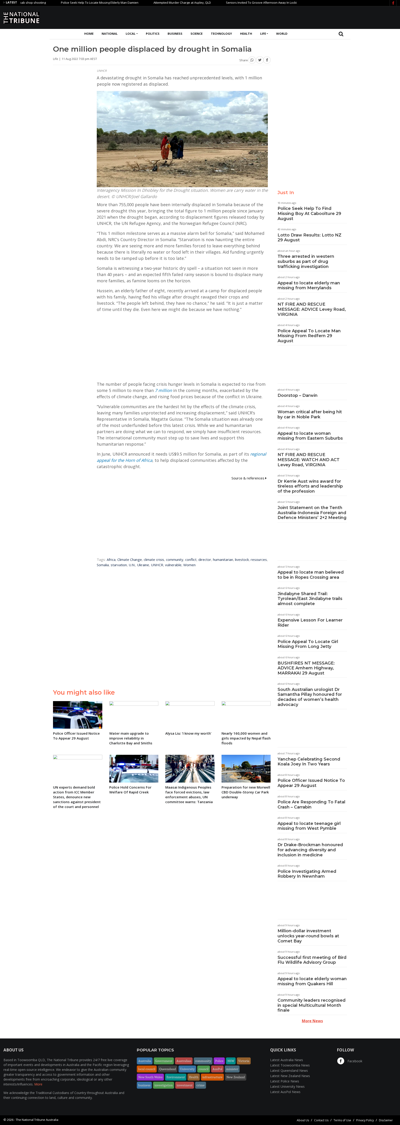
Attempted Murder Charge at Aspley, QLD (156, 2)
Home (89, 33)
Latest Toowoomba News (290, 1065)
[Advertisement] (312, 16)
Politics (152, 33)
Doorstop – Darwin (298, 395)
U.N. (132, 564)
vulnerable (173, 564)
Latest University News (287, 1086)
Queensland (167, 1069)
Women (189, 564)
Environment (175, 1077)
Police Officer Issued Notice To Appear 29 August (311, 783)
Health (246, 33)
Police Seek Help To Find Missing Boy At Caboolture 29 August (309, 213)
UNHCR (157, 564)
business (144, 1085)
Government (163, 1061)
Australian (183, 1061)
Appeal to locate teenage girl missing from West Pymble (309, 826)
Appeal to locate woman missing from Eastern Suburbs (310, 436)
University (187, 1069)
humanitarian (223, 559)
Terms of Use (342, 1120)
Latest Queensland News (289, 1070)
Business (175, 33)
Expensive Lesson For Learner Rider (310, 623)
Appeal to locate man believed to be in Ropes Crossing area (311, 575)
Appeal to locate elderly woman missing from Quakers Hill (312, 981)
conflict (191, 559)
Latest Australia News (286, 1060)
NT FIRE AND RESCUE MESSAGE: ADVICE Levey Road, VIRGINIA (312, 309)
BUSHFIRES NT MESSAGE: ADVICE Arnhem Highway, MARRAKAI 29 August (306, 668)
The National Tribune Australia (37, 1120)
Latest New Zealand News (290, 1076)
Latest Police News (284, 1081)
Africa (111, 559)
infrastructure (212, 1077)
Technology (221, 33)
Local (130, 33)
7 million (163, 390)
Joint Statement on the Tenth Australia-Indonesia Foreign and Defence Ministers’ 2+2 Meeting (312, 512)
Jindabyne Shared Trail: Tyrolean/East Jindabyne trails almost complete (310, 598)
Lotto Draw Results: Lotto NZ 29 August (309, 238)
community (174, 559)
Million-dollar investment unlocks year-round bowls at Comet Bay (308, 935)
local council (146, 1069)
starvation (119, 564)
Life (263, 33)
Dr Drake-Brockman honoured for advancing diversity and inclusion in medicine (310, 849)
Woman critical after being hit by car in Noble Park (310, 414)
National (110, 33)
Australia (144, 1061)
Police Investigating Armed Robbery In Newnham (307, 874)
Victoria (243, 1061)
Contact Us (321, 1120)
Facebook (354, 1061)
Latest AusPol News (285, 1092)
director (204, 559)
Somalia (103, 564)
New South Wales (150, 1077)
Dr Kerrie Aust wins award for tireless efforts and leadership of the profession (310, 486)
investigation (163, 1085)
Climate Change (129, 559)
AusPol (217, 1069)
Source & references (248, 478)
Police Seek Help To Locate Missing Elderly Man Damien (73, 2)
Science (197, 33)
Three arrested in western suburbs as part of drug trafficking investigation (306, 261)
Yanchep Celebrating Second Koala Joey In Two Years (309, 762)
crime (201, 1085)
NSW (230, 1061)
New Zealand (235, 1077)
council (204, 1069)
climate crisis (154, 559)
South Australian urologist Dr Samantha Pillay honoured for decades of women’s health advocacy (310, 697)
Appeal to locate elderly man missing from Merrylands (309, 285)
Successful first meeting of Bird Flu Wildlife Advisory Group (312, 960)
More (38, 1084)
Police (219, 1061)
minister (232, 1069)
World (282, 33)
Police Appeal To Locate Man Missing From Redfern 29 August (309, 335)
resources (259, 559)
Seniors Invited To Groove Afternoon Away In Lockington (239, 2)
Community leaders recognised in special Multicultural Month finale (312, 1005)
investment (185, 1085)
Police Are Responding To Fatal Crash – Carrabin (311, 804)
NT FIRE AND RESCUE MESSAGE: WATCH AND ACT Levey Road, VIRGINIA (309, 459)
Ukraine (143, 564)
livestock (242, 559)
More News (312, 1020)
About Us (303, 1120)
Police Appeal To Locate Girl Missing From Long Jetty (308, 644)
